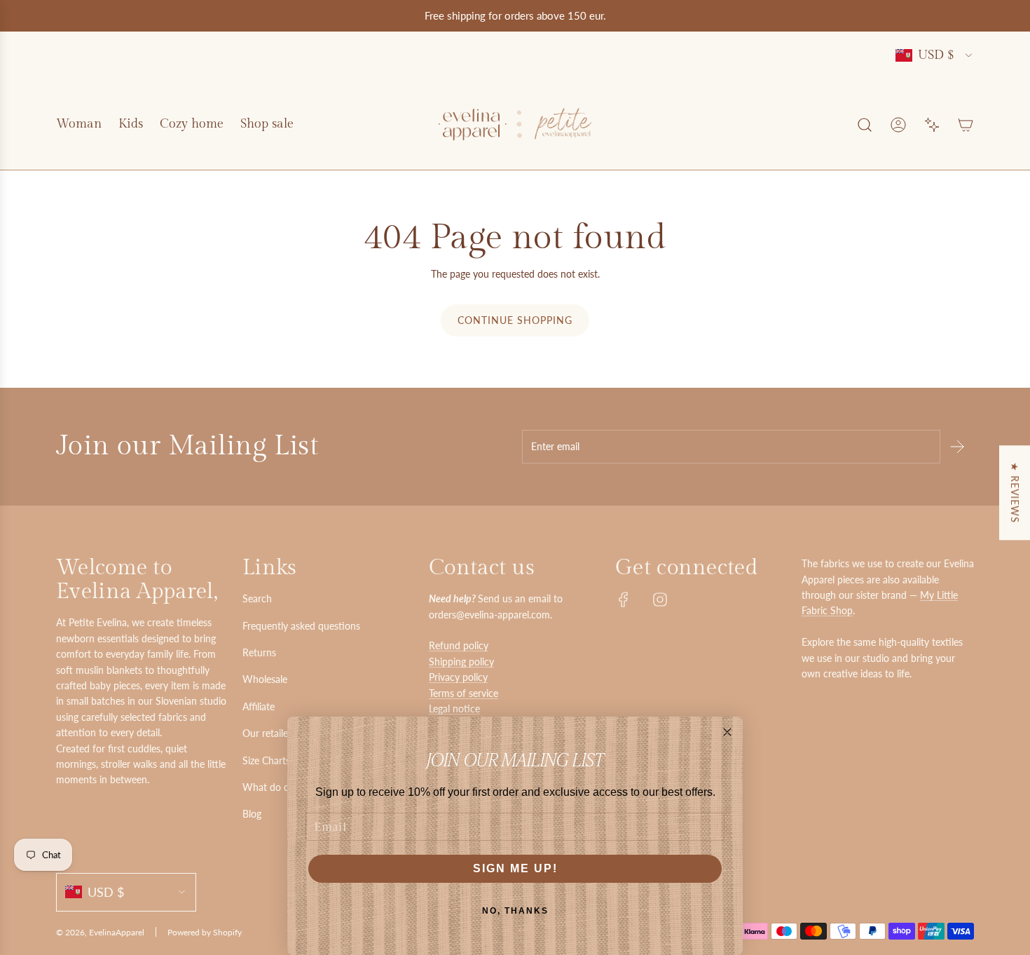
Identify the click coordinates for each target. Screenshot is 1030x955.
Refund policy (458, 645)
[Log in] (898, 125)
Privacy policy (458, 677)
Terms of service (463, 693)
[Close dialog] (727, 732)
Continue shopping (515, 320)
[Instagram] (660, 599)
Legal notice (454, 708)
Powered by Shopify (204, 932)
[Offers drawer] (932, 125)
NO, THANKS (515, 911)
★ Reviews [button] (1015, 492)
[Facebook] (623, 599)
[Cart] (965, 125)
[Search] (864, 125)
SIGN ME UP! (515, 868)
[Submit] (957, 446)
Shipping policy (461, 662)
